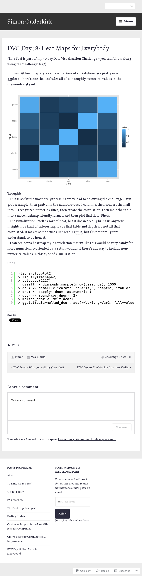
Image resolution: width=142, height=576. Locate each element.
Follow (62, 514)
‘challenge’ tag (33, 64)
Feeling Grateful (17, 516)
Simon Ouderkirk (29, 21)
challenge (111, 357)
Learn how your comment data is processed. (87, 439)
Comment (122, 427)
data (123, 357)
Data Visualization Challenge (75, 59)
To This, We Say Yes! (19, 484)
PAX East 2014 (15, 500)
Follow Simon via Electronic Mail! (67, 470)
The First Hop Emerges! (21, 508)
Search (132, 6)
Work (15, 345)
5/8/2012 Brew (15, 492)
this (79, 232)
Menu (128, 21)
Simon (19, 357)
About (10, 475)
